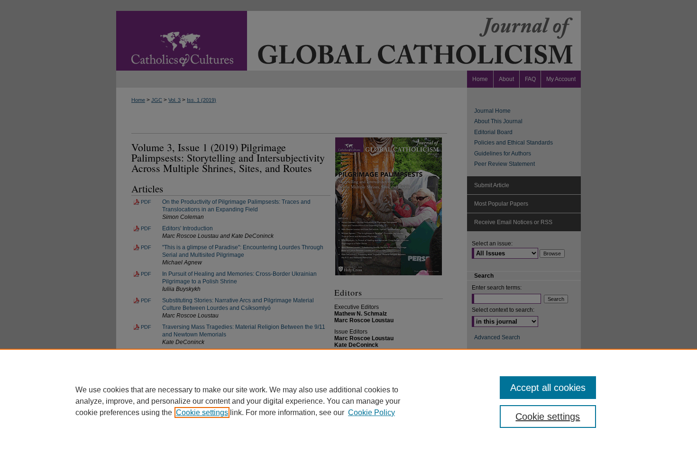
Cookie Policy (371, 412)
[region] (348, 401)
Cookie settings (202, 412)
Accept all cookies (548, 387)
